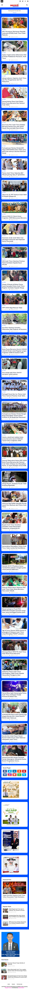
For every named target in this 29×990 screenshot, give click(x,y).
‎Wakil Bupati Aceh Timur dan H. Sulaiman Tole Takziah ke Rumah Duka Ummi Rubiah (16, 909)
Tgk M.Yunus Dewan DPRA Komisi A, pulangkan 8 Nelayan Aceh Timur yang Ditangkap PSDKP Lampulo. (14, 632)
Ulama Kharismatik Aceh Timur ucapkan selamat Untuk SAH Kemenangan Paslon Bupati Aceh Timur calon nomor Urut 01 (17, 970)
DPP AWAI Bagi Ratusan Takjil (12, 308)
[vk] (5, 774)
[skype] (24, 774)
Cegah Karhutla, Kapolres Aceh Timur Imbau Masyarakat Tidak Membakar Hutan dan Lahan (14, 896)
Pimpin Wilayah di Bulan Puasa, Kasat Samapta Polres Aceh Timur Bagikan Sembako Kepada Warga (13, 286)
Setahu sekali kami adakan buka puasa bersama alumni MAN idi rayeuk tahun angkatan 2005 (12, 438)
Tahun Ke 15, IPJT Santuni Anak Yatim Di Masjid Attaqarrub (14, 195)
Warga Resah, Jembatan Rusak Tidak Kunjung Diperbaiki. (14, 484)
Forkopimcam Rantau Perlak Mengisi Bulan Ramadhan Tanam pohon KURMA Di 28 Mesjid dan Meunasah (14, 415)
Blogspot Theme (8, 987)
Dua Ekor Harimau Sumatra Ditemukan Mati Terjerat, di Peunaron (14, 328)
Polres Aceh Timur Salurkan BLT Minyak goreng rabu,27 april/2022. (13, 174)
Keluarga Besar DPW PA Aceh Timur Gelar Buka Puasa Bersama (14, 652)
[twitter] (23, 1)
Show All (14, 12)
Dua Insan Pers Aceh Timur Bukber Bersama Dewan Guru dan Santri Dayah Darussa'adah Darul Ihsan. (13, 126)
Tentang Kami (19, 984)
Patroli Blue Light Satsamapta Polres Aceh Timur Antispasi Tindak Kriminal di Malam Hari (14, 694)
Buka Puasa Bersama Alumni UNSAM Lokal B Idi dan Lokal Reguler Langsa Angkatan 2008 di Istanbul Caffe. (14, 351)
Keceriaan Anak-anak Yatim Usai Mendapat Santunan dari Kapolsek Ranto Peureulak (13, 239)
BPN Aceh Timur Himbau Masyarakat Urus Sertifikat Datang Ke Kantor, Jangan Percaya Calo (17, 922)
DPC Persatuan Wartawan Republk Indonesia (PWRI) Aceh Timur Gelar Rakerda (14, 33)
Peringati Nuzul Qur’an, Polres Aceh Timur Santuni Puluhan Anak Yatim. (14, 395)
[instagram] (25, 1)
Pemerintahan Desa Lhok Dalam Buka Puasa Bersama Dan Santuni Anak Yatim (13, 103)
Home (9, 984)
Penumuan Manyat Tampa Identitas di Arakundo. (16, 963)
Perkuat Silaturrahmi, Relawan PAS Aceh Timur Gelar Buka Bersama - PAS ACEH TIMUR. (14, 589)
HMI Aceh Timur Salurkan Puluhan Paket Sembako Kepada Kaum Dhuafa (13, 262)
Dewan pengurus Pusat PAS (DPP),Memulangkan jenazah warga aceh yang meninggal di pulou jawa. (14, 610)
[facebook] (20, 1)
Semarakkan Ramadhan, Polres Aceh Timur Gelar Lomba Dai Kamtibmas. (14, 547)
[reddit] (19, 771)
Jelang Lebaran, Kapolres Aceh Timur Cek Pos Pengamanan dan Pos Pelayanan (14, 79)
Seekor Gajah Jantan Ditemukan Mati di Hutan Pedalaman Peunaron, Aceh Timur (14, 56)
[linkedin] (14, 771)
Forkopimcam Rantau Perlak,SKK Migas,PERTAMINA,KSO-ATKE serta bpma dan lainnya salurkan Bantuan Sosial (14, 150)
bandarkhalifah (21, 987)
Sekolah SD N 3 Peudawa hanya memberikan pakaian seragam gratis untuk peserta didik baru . (14, 567)
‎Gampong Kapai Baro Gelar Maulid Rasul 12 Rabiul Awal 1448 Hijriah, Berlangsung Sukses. (17, 916)
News (4, 29)
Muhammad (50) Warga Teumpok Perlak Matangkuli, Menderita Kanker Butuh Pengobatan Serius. (14, 759)
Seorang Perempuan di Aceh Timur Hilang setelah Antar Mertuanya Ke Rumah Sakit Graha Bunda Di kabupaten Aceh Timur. (17, 976)
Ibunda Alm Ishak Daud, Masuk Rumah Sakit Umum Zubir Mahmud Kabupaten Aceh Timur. (13, 737)
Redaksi (13, 984)
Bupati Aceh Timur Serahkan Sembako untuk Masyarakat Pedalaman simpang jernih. (11, 526)
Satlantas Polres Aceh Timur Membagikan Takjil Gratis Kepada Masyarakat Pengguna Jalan (13, 673)
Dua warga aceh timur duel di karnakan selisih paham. (11, 373)
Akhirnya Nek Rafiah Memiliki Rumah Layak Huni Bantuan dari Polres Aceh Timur (14, 505)
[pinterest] (27, 1)
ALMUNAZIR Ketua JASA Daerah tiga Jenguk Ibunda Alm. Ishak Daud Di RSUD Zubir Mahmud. (14, 716)
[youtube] (14, 774)
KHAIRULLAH (5, 36)
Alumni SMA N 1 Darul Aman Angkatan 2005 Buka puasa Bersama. (14, 217)
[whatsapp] (19, 774)
